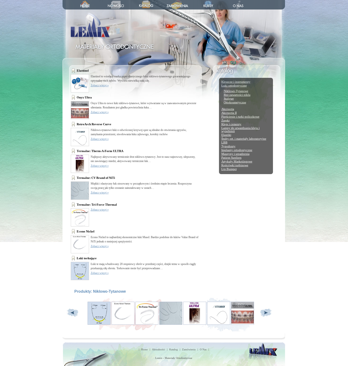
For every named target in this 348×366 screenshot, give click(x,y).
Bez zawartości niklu (237, 95)
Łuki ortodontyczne (234, 85)
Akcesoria (227, 109)
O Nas (203, 349)
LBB (224, 142)
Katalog (173, 349)
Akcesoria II (229, 113)
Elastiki (226, 135)
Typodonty (228, 146)
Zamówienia (189, 349)
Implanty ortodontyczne (236, 150)
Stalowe (229, 98)
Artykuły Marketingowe (236, 161)
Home (144, 349)
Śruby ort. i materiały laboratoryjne (243, 138)
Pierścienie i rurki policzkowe (240, 116)
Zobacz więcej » (100, 85)
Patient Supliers (231, 157)
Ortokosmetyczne (235, 102)
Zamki (225, 120)
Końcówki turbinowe (234, 165)
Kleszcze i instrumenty (235, 81)
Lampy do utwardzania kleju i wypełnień (240, 129)
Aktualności (158, 349)
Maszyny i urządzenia (235, 154)
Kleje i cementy (231, 124)
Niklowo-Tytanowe (236, 91)
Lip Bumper (229, 169)
